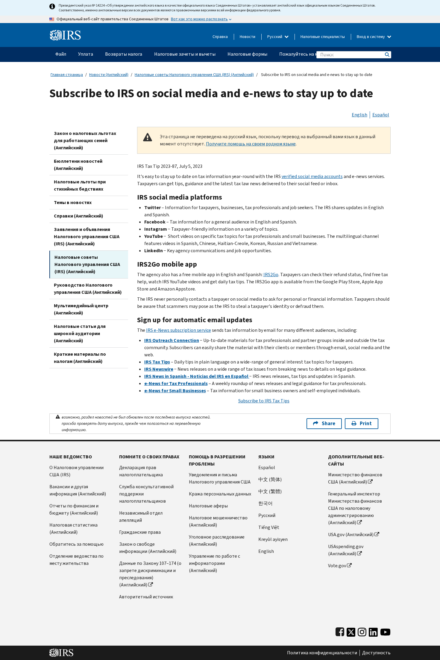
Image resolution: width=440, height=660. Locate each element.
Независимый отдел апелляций (141, 516)
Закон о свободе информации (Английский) (147, 547)
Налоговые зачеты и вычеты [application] (185, 54)
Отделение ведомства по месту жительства (76, 559)
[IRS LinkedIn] (373, 631)
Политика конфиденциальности (322, 653)
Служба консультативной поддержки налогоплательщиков (146, 493)
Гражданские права (140, 532)
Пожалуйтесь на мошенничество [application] (314, 54)
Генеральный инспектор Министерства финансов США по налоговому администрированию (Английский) (355, 508)
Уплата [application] (85, 54)
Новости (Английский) (108, 74)
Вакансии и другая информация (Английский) (77, 490)
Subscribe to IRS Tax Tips (263, 401)
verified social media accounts (312, 176)
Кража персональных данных (220, 494)
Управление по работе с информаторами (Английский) (214, 563)
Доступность (376, 653)
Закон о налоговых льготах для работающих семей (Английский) (85, 140)
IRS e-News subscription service (178, 330)
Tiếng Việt (268, 527)
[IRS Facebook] (340, 631)
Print (366, 423)
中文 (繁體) (270, 491)
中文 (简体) (270, 479)
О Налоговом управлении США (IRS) (76, 471)
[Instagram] (362, 631)
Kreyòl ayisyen (273, 539)
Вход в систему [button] (371, 36)
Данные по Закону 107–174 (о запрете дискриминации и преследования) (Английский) (150, 574)
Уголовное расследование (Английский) (217, 540)
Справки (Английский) (78, 216)
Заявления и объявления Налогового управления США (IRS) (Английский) (86, 236)
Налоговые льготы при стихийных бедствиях (80, 185)
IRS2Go (270, 274)
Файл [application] (60, 54)
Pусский (266, 515)
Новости (247, 36)
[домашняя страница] (65, 33)
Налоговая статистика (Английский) (73, 528)
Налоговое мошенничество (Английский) (218, 521)
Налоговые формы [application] (247, 54)
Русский (275, 36)
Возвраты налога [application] (123, 54)
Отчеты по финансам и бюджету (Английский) (73, 509)
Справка (220, 36)
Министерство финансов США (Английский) (355, 478)
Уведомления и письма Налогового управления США (220, 478)
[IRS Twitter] (351, 631)
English (359, 115)
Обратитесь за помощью (76, 544)
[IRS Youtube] (385, 631)
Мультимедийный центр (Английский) (81, 309)
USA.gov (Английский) (351, 534)
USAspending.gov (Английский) (345, 550)
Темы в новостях (73, 202)
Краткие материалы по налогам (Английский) (80, 357)
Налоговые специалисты (323, 36)
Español (380, 115)
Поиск (387, 54)
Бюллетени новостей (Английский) (78, 164)
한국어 (265, 503)
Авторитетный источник (146, 597)
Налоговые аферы (208, 506)
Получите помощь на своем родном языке (251, 144)
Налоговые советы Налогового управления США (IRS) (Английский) (194, 74)
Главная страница (67, 74)
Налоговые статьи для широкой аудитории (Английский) (80, 333)
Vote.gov (337, 565)
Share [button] (328, 423)
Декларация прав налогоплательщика (141, 471)
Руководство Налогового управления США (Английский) (88, 288)
